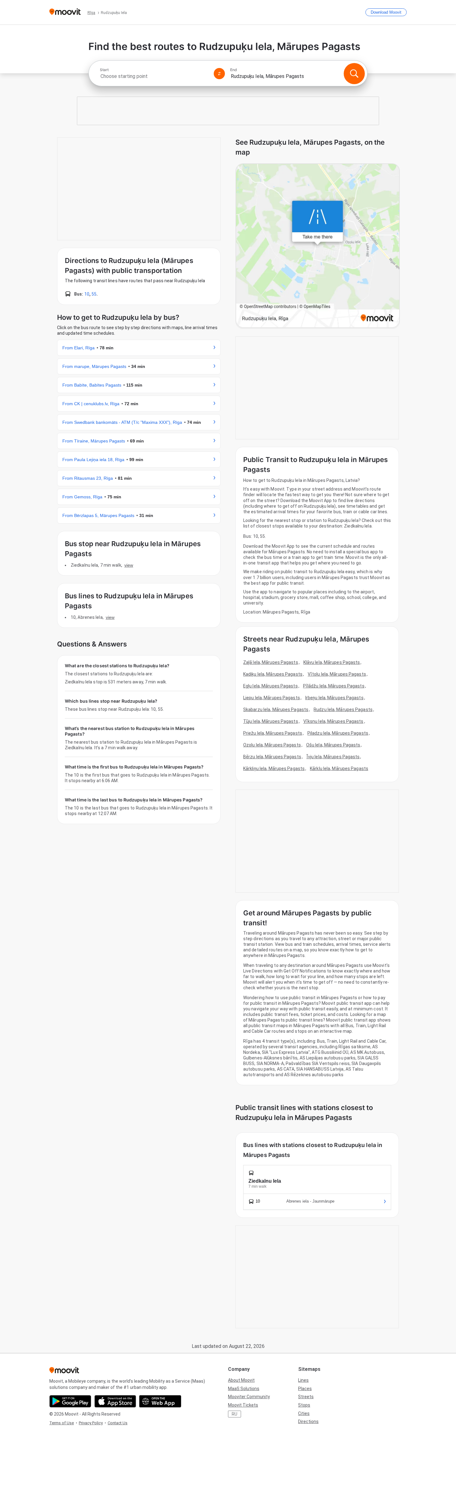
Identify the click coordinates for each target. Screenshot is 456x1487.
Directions (308, 1421)
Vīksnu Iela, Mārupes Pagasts (333, 721)
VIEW (128, 565)
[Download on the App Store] (115, 1401)
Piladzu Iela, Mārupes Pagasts (337, 733)
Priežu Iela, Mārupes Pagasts (272, 733)
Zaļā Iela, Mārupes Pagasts (270, 662)
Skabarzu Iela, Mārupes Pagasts (275, 709)
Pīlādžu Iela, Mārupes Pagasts (333, 685)
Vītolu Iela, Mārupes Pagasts (337, 674)
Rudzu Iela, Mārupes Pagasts (343, 709)
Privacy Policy (91, 1423)
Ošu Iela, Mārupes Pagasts (333, 744)
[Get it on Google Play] (70, 1401)
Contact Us (117, 1423)
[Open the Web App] (160, 1401)
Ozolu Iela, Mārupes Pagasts (272, 744)
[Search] (354, 73)
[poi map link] (317, 246)
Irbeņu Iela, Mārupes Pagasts (334, 697)
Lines (303, 1380)
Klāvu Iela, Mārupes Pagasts (331, 662)
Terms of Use (61, 1423)
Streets (306, 1396)
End (233, 70)
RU (234, 1414)
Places (305, 1388)
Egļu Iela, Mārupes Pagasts (270, 685)
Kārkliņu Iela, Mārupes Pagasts (274, 768)
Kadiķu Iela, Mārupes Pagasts (272, 674)
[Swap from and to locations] (219, 73)
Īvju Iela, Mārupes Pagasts (333, 756)
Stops (304, 1405)
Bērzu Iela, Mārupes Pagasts (272, 756)
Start (104, 70)
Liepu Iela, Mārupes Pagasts (271, 697)
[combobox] (154, 76)
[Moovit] (65, 12)
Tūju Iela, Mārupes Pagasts (270, 721)
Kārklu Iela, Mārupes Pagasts (339, 768)
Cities (304, 1413)
